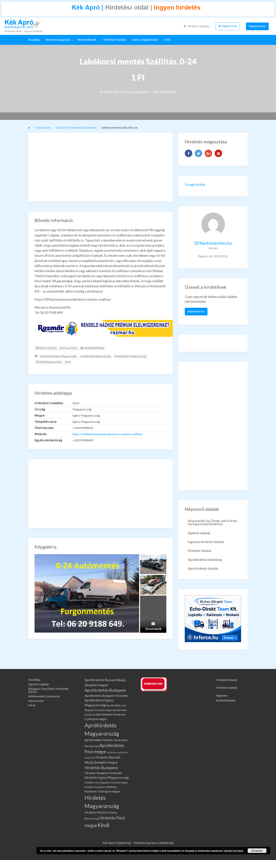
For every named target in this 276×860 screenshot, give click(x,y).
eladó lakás (89, 757)
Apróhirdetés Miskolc (98, 740)
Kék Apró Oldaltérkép (117, 842)
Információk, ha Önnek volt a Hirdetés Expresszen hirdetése (213, 522)
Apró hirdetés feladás (203, 568)
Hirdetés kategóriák (58, 39)
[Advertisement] (100, 167)
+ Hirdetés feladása (114, 39)
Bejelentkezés (257, 26)
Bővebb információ (233, 850)
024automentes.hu (213, 243)
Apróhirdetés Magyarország (95, 356)
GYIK (167, 39)
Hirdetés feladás (199, 551)
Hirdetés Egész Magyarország (130, 356)
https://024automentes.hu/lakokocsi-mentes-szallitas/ (107, 434)
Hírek (32, 705)
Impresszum (36, 700)
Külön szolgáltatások (145, 39)
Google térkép (195, 185)
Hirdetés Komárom (95, 787)
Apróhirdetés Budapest (105, 690)
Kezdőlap (34, 39)
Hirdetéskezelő (87, 39)
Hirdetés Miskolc (96, 812)
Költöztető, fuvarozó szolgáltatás (126, 92)
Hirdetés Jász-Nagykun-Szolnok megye (106, 782)
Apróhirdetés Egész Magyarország (58, 356)
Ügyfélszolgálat (38, 684)
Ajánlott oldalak (199, 533)
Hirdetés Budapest (101, 767)
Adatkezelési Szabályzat (44, 696)
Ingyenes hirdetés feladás (206, 542)
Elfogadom (257, 850)
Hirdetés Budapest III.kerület (103, 773)
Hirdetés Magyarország (48, 361)
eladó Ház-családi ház (117, 752)
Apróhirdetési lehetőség (205, 560)
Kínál (67, 361)
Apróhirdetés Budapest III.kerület (106, 695)
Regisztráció (229, 26)
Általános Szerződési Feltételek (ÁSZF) (48, 690)
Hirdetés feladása (198, 26)
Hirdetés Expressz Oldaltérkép (154, 842)
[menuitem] (197, 26)
